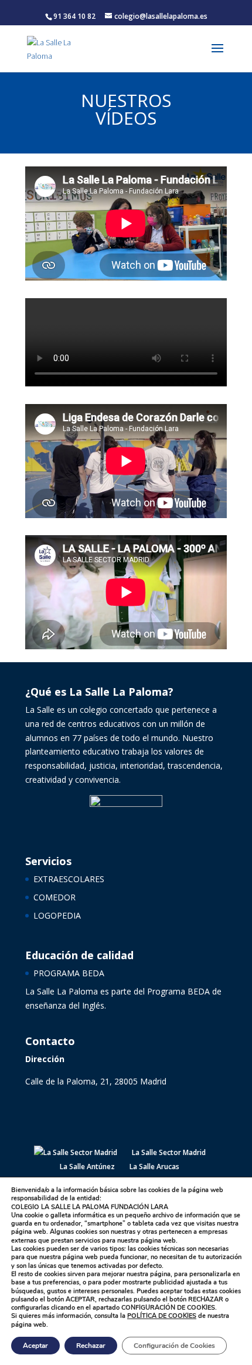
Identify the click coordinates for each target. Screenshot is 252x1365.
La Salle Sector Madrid (169, 1152)
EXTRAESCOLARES (68, 879)
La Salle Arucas (154, 1167)
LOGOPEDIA (57, 915)
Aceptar (35, 1345)
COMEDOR (54, 897)
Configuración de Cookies (174, 1345)
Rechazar (90, 1345)
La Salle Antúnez (87, 1167)
